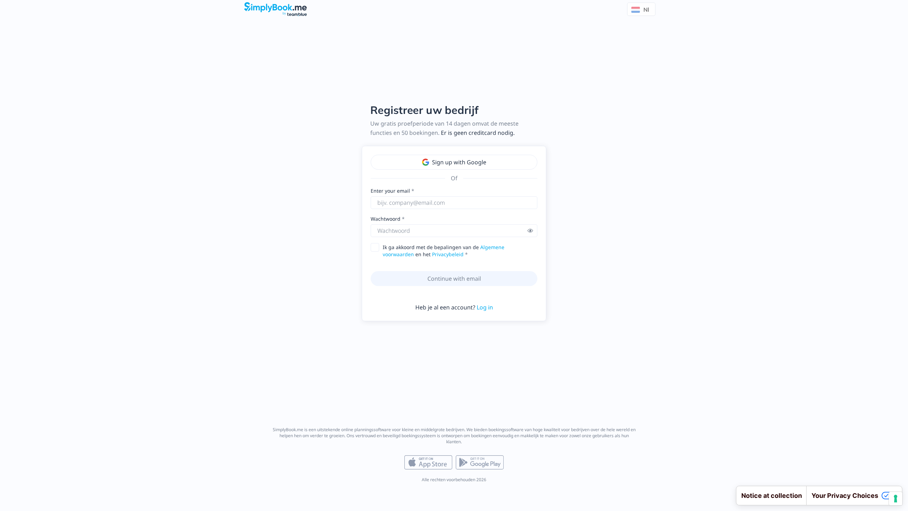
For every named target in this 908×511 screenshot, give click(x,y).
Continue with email (454, 278)
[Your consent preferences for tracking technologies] (895, 498)
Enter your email (390, 190)
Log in (485, 307)
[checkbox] (377, 247)
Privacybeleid (448, 254)
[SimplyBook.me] (275, 8)
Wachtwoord (386, 218)
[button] (530, 230)
